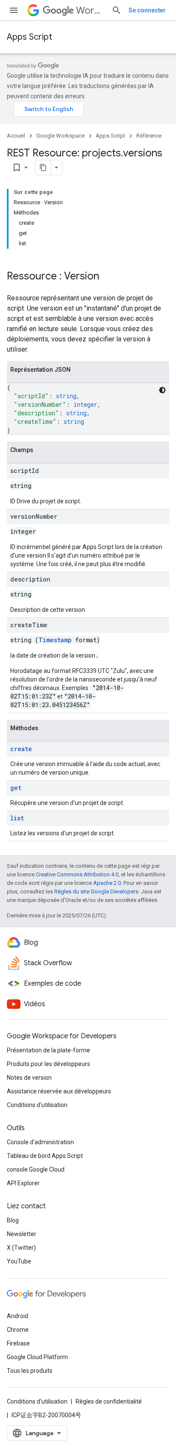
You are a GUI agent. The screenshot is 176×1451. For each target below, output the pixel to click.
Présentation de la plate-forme (48, 1050)
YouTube (19, 1261)
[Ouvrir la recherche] (116, 10)
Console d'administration (40, 1142)
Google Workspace (60, 135)
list (17, 818)
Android (17, 1316)
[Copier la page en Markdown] (43, 167)
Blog (13, 1220)
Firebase (18, 1343)
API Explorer (23, 1183)
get (15, 788)
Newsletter (21, 1234)
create (21, 749)
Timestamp (55, 640)
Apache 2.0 (107, 883)
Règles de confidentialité (109, 1401)
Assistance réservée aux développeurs (59, 1091)
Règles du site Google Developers (96, 891)
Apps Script (29, 37)
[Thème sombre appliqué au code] (162, 390)
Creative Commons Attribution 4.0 (77, 874)
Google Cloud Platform (37, 1357)
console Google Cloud (36, 1169)
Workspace (90, 10)
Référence (148, 135)
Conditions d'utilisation (37, 1104)
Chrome (18, 1329)
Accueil (16, 135)
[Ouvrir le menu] (13, 10)
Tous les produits (30, 1370)
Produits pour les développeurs (48, 1063)
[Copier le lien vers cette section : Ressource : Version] (107, 277)
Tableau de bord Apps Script (45, 1155)
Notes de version (29, 1077)
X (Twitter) (21, 1247)
